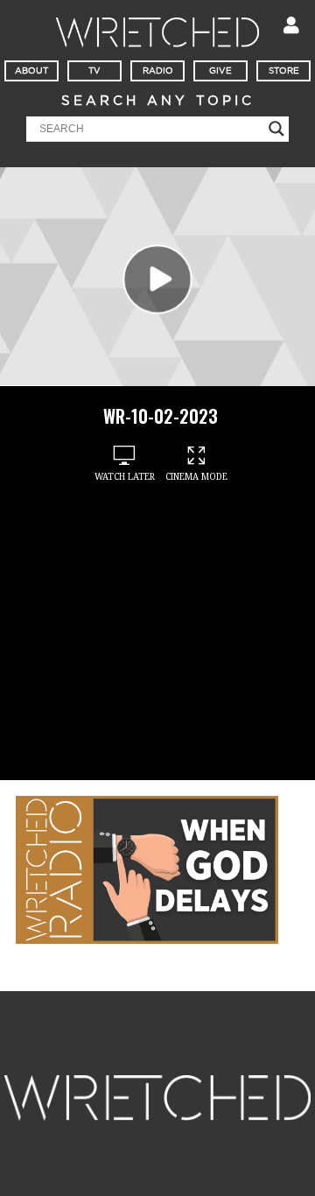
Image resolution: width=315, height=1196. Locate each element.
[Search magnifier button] (276, 128)
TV (94, 71)
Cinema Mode (196, 477)
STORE (284, 71)
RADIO (158, 71)
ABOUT (31, 71)
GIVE (220, 71)
